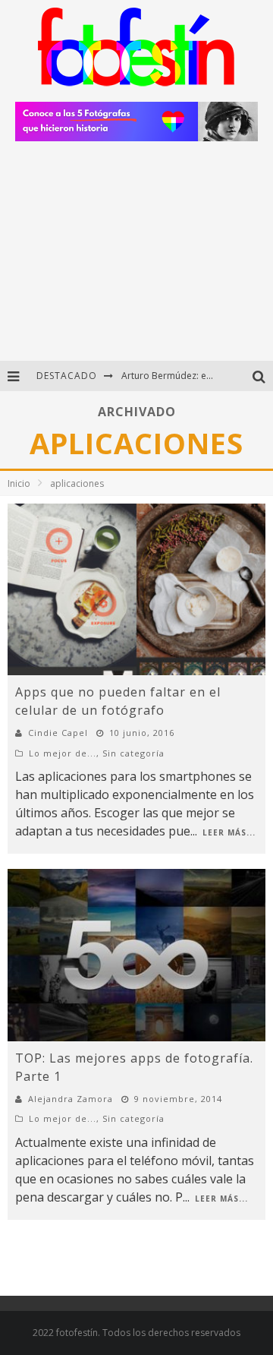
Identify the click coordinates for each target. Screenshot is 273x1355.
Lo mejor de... (62, 753)
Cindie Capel (58, 732)
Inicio (19, 483)
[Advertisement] (136, 257)
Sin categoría (133, 753)
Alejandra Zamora (70, 1098)
